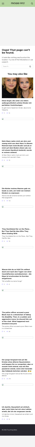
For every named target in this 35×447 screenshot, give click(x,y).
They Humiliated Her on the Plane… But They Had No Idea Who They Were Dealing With (16, 231)
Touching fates (17, 3)
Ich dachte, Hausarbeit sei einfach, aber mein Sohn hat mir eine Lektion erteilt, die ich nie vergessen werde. (16, 409)
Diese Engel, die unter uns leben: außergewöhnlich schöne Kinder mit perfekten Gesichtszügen (16, 103)
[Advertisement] (17, 27)
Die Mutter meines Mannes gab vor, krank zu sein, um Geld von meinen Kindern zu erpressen (16, 191)
